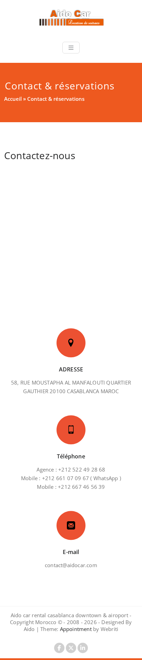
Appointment (75, 628)
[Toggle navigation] (71, 48)
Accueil (13, 98)
